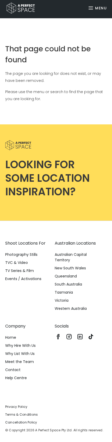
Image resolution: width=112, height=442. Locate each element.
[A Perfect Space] (19, 8)
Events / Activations (23, 278)
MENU (101, 8)
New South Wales (70, 268)
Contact (13, 369)
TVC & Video (16, 262)
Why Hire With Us (20, 345)
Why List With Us (20, 353)
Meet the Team (19, 361)
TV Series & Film (19, 270)
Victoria (62, 300)
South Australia (68, 284)
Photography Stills (21, 254)
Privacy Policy (16, 406)
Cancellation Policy (21, 422)
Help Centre (16, 377)
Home (10, 337)
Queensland (66, 276)
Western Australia (71, 308)
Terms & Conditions (21, 414)
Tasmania (64, 292)
